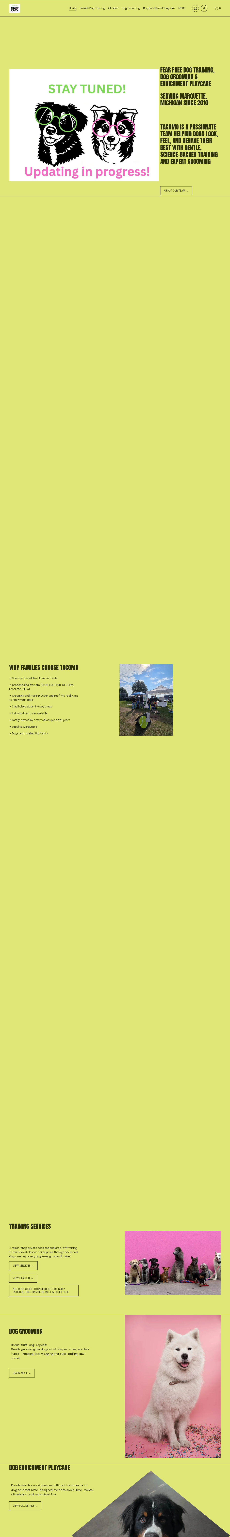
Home (72, 8)
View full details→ (25, 1505)
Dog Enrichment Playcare (159, 8)
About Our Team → (176, 190)
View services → (23, 1265)
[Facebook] (204, 8)
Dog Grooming (131, 8)
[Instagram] (195, 8)
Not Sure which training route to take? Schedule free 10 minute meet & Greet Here (41, 1291)
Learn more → (22, 1373)
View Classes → (23, 1278)
